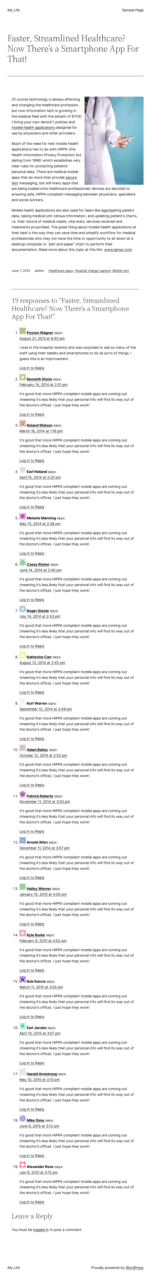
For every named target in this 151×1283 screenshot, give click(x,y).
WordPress (135, 1268)
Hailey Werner (39, 889)
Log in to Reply (31, 368)
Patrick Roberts (40, 796)
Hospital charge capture (93, 271)
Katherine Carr (39, 657)
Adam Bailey (37, 750)
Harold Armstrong (42, 1074)
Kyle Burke (36, 935)
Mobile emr (120, 271)
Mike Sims (35, 1120)
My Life (13, 10)
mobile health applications (33, 127)
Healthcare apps (61, 271)
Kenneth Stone (39, 379)
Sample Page (133, 10)
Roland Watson (39, 425)
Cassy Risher (38, 564)
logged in (41, 1230)
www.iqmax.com (118, 250)
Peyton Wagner (40, 333)
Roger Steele (38, 611)
